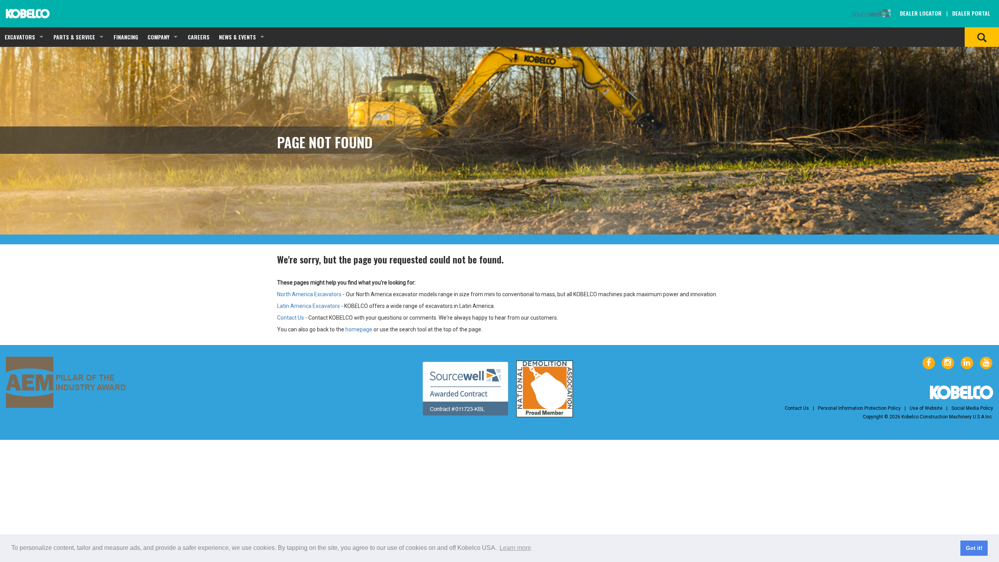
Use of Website (926, 408)
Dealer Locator (921, 13)
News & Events (237, 37)
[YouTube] (986, 363)
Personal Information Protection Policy (859, 408)
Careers (199, 37)
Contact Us (290, 318)
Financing (126, 37)
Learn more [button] (515, 547)
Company (158, 37)
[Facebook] (929, 363)
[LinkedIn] (967, 363)
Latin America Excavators (308, 306)
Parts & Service (74, 37)
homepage (358, 329)
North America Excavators (309, 294)
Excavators (20, 37)
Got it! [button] (974, 548)
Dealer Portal (971, 13)
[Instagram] (948, 363)
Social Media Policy (972, 408)
